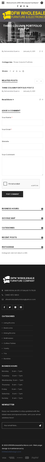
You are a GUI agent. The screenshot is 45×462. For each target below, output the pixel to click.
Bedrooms (8, 328)
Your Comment (8, 155)
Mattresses (8, 338)
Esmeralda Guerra (11, 51)
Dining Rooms (9, 333)
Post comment (12, 194)
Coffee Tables (10, 343)
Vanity (6, 348)
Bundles (7, 358)
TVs (5, 353)
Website (5, 141)
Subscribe (40, 425)
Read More (7, 99)
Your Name (7, 117)
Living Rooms (9, 323)
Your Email (7, 129)
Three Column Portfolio (20, 35)
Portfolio (29, 32)
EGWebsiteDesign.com (11, 452)
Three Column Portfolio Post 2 (18, 87)
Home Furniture (15, 32)
